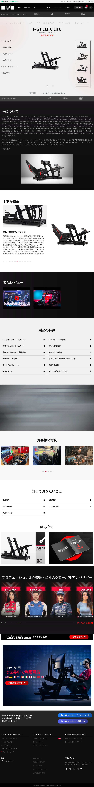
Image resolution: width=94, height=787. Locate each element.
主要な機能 (7, 47)
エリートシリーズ (8, 752)
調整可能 (52, 500)
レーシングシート (7, 745)
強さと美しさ (8, 371)
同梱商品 (6, 500)
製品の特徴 (7, 60)
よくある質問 (54, 506)
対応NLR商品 (7, 506)
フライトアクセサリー (40, 745)
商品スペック (8, 513)
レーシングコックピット (9, 739)
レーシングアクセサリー (9, 748)
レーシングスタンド (7, 742)
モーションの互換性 (10, 359)
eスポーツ (27, 7)
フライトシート (38, 742)
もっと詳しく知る (10, 614)
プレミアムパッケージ (11, 365)
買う (35, 7)
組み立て (6, 73)
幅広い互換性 (54, 365)
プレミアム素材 (55, 346)
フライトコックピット (40, 739)
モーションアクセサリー (73, 742)
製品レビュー (8, 54)
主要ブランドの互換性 (57, 340)
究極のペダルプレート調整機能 (14, 352)
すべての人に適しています (59, 371)
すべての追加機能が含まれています (62, 359)
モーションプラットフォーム (74, 739)
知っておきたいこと (11, 66)
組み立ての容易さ (55, 352)
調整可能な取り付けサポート (13, 346)
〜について (7, 41)
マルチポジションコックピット (14, 340)
